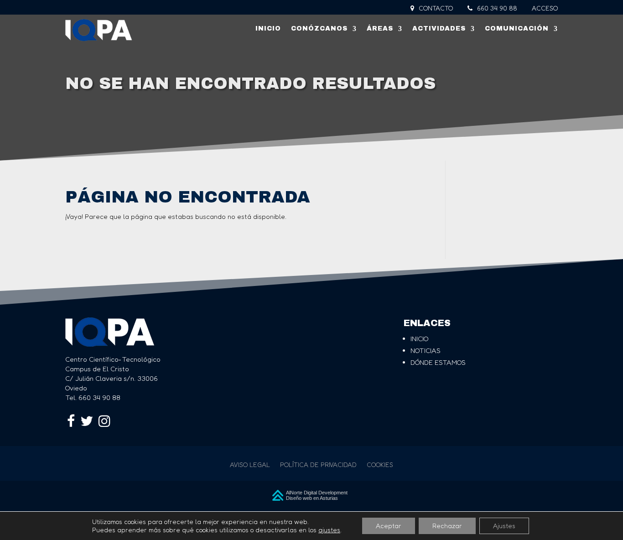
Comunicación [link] (517, 28)
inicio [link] (419, 338)
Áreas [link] (380, 28)
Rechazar (447, 526)
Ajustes (504, 526)
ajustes (329, 530)
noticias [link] (425, 350)
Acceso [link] (545, 8)
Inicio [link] (268, 28)
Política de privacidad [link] (318, 465)
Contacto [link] (435, 8)
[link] (98, 30)
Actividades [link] (439, 28)
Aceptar (388, 526)
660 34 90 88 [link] (496, 8)
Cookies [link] (380, 465)
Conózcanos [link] (319, 28)
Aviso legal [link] (250, 465)
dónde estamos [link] (438, 362)
